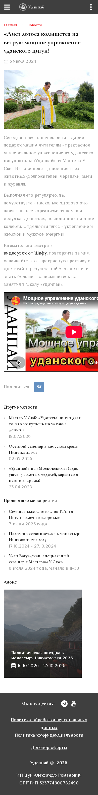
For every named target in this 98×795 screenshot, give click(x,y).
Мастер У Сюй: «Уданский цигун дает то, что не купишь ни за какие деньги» (45, 423)
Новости (34, 25)
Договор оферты (49, 747)
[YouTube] (73, 703)
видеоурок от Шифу (25, 253)
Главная (10, 25)
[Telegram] (64, 703)
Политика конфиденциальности (49, 735)
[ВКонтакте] (39, 387)
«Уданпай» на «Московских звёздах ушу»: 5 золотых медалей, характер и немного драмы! (43, 474)
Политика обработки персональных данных (49, 724)
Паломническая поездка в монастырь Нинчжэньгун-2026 (42, 656)
